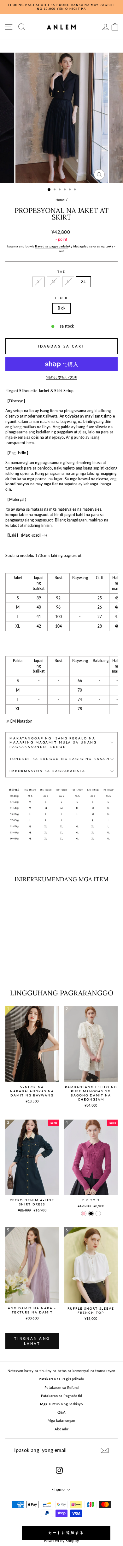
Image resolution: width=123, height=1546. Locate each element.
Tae (61, 271)
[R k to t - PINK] (83, 1213)
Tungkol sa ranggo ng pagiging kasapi (59, 759)
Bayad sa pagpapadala (51, 246)
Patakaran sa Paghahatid (61, 1396)
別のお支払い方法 (61, 377)
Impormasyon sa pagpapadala (47, 771)
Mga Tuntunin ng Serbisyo (61, 1404)
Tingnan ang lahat (32, 1340)
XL (83, 281)
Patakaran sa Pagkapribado (61, 1379)
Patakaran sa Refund (61, 1387)
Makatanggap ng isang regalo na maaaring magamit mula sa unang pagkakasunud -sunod (53, 743)
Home (60, 200)
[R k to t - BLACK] (91, 1213)
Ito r (61, 298)
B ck (61, 308)
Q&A (61, 1412)
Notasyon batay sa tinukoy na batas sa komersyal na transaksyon (61, 1371)
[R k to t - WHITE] (98, 1213)
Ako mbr (61, 1429)
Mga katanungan (61, 1420)
